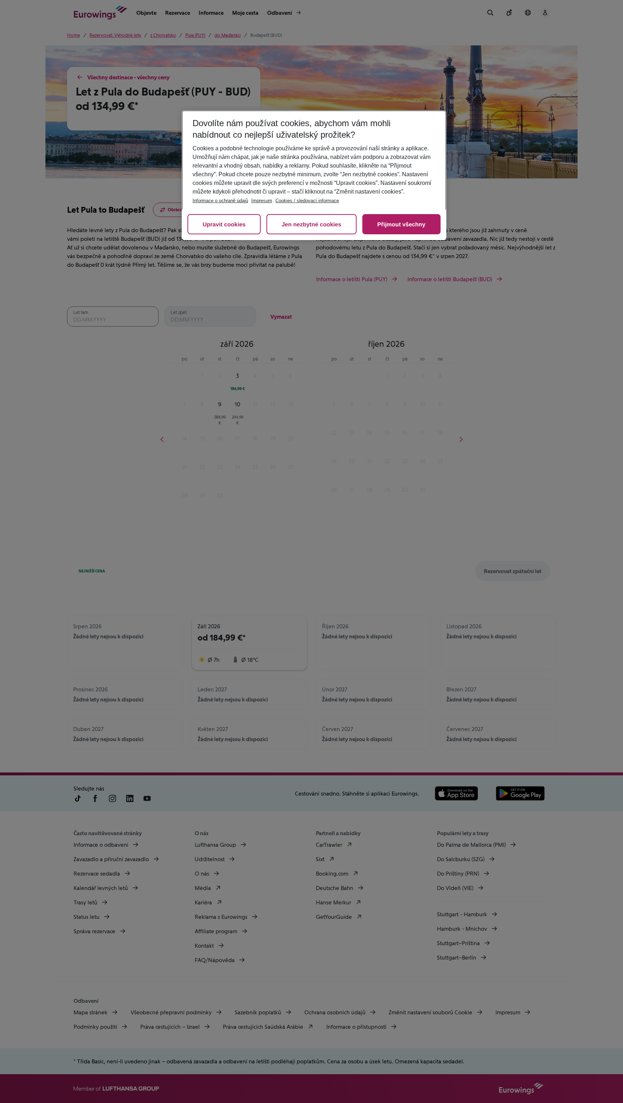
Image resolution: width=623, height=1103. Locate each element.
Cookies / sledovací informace (307, 200)
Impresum (261, 200)
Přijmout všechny (401, 225)
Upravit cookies (224, 225)
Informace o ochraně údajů (220, 200)
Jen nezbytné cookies (311, 225)
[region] (314, 175)
